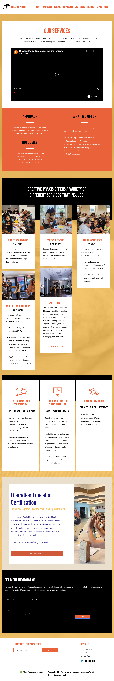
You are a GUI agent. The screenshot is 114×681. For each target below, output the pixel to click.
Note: (7, 610)
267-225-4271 (87, 650)
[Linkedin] (82, 661)
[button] (68, 7)
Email (53, 600)
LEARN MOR (55, 346)
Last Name (32, 600)
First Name (8, 600)
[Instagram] (89, 661)
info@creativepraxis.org (92, 653)
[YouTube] (93, 661)
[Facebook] (86, 661)
